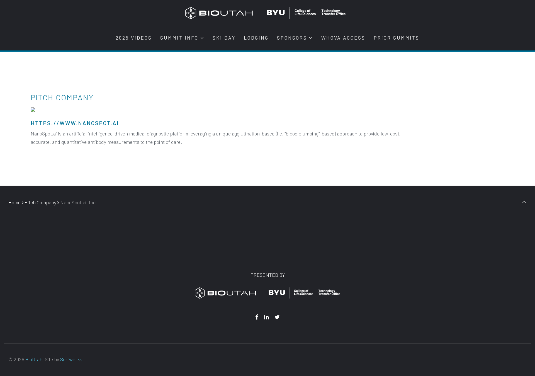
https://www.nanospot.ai (75, 123)
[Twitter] (277, 317)
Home (14, 202)
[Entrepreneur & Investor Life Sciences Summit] (265, 12)
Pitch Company (40, 202)
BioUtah (33, 359)
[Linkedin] (266, 317)
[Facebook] (257, 317)
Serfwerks (71, 359)
